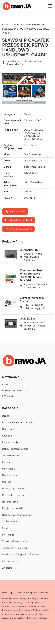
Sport (5, 528)
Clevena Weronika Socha (32, 299)
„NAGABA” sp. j (30, 249)
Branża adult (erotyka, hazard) (18, 422)
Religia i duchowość (12, 508)
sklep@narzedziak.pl (35, 166)
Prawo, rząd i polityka (13, 488)
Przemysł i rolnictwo (13, 494)
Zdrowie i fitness (11, 561)
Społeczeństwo (10, 521)
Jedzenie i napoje (11, 455)
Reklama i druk (10, 501)
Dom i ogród (8, 428)
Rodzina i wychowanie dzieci (17, 514)
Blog (5, 384)
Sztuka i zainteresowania (15, 541)
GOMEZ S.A (27, 318)
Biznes (27, 114)
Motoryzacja (8, 468)
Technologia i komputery (15, 547)
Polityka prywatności (15, 390)
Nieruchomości (10, 475)
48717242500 (31, 172)
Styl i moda (8, 534)
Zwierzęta (7, 567)
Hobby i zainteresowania (15, 448)
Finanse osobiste (11, 442)
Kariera (6, 461)
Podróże (6, 481)
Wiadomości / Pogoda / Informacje (20, 554)
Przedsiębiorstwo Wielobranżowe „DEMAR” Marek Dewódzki (31, 275)
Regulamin (8, 396)
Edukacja (7, 435)
